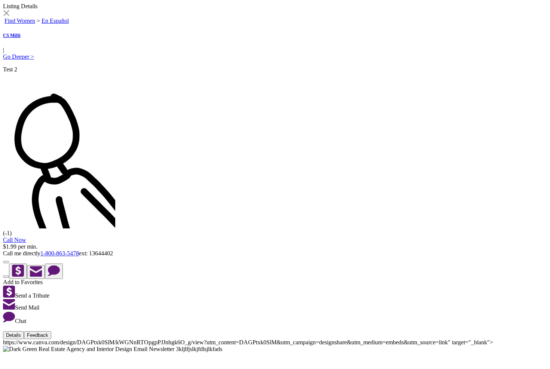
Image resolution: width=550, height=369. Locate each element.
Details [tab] (13, 335)
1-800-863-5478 (59, 253)
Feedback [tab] (37, 335)
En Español (55, 21)
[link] (6, 14)
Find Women (19, 21)
